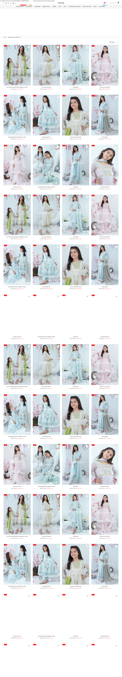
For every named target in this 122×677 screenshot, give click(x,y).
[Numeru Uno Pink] (17, 165)
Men (60, 6)
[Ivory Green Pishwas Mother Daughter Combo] (17, 65)
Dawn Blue (75, 187)
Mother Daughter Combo (75, 6)
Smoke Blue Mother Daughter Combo (46, 187)
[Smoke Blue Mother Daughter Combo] (46, 165)
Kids (65, 6)
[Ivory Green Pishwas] (46, 65)
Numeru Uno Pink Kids (105, 87)
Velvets (95, 6)
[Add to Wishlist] (29, 47)
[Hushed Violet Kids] (104, 165)
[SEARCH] (111, 3)
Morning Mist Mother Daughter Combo (17, 137)
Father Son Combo (87, 6)
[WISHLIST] (115, 3)
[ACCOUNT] (113, 3)
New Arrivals (29, 6)
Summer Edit (37, 6)
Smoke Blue (75, 87)
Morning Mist (105, 137)
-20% (5, 45)
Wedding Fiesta (46, 6)
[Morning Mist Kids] (46, 115)
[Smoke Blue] (75, 65)
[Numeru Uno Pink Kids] (104, 65)
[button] (118, 3)
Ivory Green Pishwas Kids (75, 137)
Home (4, 37)
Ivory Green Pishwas (46, 87)
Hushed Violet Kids (105, 187)
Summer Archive (20, 6)
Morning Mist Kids (46, 137)
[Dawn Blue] (75, 165)
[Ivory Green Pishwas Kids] (75, 115)
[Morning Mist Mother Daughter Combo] (17, 115)
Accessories (102, 6)
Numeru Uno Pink (17, 187)
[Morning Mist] (104, 115)
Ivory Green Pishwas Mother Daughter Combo (17, 87)
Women (54, 6)
